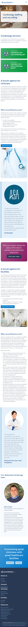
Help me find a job (6, 145)
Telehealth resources (6, 613)
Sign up (2, 594)
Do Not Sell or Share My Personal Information (16, 623)
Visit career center (14, 256)
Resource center (5, 607)
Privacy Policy (18, 622)
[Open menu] (25, 2)
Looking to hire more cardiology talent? (16, 66)
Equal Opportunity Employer (19, 625)
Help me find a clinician (8, 306)
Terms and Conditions (7, 625)
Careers (2, 580)
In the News (4, 617)
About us (3, 578)
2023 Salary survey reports (7, 609)
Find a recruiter (4, 593)
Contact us (3, 581)
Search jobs (10, 562)
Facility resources (5, 612)
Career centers (4, 615)
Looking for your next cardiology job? (18, 53)
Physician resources (5, 610)
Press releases (4, 618)
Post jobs (18, 562)
